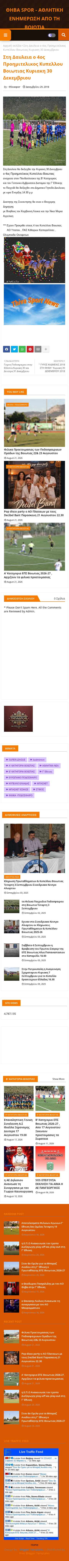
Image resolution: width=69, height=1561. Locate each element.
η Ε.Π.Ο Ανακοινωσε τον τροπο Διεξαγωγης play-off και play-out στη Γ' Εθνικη (43, 1247)
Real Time (30, 1538)
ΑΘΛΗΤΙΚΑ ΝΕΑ (50, 765)
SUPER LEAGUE (17, 759)
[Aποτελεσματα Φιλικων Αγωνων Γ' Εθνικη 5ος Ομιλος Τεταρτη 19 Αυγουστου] (11, 1228)
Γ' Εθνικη (47, 771)
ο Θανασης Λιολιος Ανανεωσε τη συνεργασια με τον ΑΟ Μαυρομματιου (40, 1304)
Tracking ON (41, 1538)
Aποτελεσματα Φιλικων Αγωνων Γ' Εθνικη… (26, 1523)
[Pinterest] (30, 349)
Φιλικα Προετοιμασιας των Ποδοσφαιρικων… (25, 1475)
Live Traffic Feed (31, 1452)
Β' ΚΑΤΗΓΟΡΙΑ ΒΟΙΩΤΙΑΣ (22, 771)
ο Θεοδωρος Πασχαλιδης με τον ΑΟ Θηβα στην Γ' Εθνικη (42, 1285)
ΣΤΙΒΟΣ (40, 789)
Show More (59, 1079)
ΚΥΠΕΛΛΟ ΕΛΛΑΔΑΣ (19, 783)
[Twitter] (14, 349)
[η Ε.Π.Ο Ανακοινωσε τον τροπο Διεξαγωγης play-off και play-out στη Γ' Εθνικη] (11, 1248)
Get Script (19, 1538)
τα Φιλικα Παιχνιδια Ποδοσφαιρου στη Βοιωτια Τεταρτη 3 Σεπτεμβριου (43, 905)
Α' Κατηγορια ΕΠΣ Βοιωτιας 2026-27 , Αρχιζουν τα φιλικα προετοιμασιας (28, 575)
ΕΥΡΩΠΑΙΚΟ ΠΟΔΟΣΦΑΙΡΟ (23, 777)
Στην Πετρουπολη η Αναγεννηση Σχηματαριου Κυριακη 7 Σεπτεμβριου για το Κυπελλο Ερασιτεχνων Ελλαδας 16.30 (41, 974)
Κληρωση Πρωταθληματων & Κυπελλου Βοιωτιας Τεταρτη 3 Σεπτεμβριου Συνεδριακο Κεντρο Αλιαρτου (33, 884)
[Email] (37, 349)
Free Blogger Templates (34, 1553)
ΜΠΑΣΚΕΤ (42, 783)
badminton (38, 759)
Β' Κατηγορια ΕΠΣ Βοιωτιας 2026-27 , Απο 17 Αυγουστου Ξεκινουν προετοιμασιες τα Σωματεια (47, 1129)
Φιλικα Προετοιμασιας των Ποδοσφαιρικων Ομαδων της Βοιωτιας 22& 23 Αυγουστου (33, 451)
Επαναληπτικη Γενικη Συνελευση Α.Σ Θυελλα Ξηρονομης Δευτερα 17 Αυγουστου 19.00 (18, 1127)
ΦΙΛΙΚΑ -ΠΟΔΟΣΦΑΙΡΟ (20, 795)
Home (34, 1545)
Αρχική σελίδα (12, 45)
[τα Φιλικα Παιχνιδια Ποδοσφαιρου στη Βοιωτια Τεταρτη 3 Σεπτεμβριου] (11, 906)
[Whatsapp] (22, 349)
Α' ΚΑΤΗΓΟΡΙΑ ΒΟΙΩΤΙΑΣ (22, 765)
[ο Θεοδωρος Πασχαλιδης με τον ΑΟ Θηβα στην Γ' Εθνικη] (11, 1288)
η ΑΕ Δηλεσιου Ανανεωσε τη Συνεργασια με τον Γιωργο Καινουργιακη (18, 1185)
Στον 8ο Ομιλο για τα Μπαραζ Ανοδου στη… (33, 1467)
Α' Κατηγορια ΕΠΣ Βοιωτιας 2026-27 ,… (27, 1531)
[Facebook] (6, 349)
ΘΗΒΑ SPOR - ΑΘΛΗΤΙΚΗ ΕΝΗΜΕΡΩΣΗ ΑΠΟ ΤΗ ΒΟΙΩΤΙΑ (34, 18)
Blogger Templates (32, 1549)
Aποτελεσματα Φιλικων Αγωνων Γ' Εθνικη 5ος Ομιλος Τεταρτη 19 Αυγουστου (42, 1226)
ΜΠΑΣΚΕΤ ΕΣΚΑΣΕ (18, 789)
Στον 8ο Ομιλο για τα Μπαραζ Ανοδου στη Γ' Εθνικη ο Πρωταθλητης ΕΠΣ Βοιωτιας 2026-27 (43, 1267)
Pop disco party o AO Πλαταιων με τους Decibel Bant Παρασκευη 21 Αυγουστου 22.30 (34, 513)
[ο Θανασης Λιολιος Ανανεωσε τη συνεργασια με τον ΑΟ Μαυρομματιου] (11, 1306)
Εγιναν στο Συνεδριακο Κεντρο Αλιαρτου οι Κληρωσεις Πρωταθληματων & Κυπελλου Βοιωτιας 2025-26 (40, 927)
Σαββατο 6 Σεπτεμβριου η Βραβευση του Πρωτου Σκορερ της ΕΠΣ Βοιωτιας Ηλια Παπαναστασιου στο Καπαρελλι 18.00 (43, 950)
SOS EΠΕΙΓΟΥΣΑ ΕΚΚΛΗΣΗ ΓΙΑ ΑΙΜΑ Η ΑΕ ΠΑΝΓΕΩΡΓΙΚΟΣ (49, 1183)
